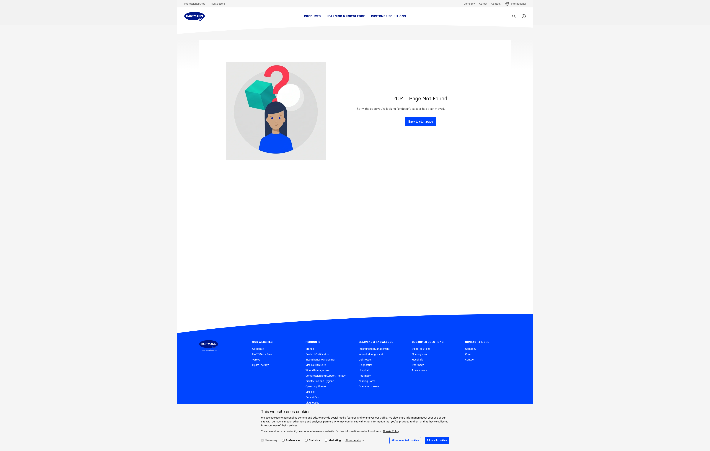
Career (483, 3)
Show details (353, 440)
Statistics (314, 440)
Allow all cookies (437, 440)
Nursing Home (367, 381)
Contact (496, 3)
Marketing (335, 440)
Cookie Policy (391, 431)
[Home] (194, 16)
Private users (217, 3)
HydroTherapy (260, 364)
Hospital (363, 370)
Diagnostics (312, 402)
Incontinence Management (321, 359)
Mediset (310, 391)
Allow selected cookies (405, 440)
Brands (310, 348)
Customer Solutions (388, 16)
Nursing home (420, 354)
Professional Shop (194, 3)
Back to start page (420, 121)
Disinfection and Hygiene (320, 381)
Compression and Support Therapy (326, 375)
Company (469, 3)
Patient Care (313, 397)
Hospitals (417, 359)
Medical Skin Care (316, 364)
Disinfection (365, 359)
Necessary (271, 440)
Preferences (293, 440)
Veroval (256, 359)
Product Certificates (317, 354)
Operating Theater (316, 386)
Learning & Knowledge (346, 16)
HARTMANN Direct (263, 354)
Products (312, 16)
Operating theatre (369, 386)
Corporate (258, 348)
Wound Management (318, 370)
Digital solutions (421, 348)
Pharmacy (365, 375)
